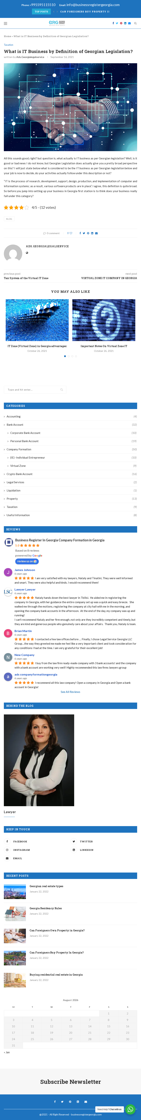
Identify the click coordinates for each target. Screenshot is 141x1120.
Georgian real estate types (46, 886)
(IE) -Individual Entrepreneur (73, 457)
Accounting (72, 416)
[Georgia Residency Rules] (15, 914)
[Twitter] (117, 23)
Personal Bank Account (73, 441)
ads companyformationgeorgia (36, 674)
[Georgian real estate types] (15, 891)
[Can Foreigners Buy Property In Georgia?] (15, 958)
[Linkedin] (125, 23)
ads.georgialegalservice (30, 56)
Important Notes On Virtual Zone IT (104, 346)
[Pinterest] (121, 23)
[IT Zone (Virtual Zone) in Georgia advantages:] (37, 320)
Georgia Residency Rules (46, 908)
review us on (25, 561)
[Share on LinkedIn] (92, 233)
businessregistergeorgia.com (86, 1114)
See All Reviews (70, 691)
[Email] (129, 23)
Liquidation (72, 490)
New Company (25, 655)
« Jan (7, 1052)
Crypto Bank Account (72, 474)
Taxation (8, 44)
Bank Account (72, 424)
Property (72, 498)
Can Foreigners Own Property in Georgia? (57, 930)
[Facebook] (113, 23)
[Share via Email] (96, 233)
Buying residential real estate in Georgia (56, 974)
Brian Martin (23, 631)
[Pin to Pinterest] (88, 233)
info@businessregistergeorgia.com (93, 5)
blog (9, 219)
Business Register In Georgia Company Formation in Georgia (59, 540)
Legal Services (72, 482)
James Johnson (25, 570)
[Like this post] (73, 233)
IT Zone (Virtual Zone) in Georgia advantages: (37, 346)
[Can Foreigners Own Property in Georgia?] (15, 936)
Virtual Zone (73, 465)
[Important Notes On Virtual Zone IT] (103, 320)
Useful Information (72, 515)
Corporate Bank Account (73, 432)
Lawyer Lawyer (25, 589)
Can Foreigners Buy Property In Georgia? (92, 11)
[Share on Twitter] (84, 233)
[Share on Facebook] (80, 233)
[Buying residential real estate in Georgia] (15, 980)
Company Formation (72, 449)
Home (7, 36)
